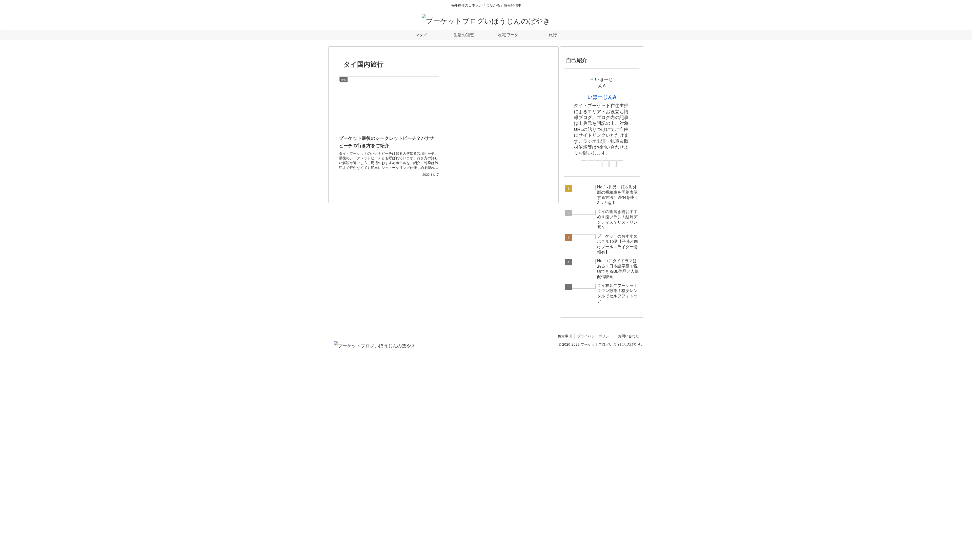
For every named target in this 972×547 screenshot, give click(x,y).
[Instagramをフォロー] (598, 163)
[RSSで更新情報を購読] (619, 163)
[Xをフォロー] (591, 163)
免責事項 (565, 335)
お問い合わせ (628, 335)
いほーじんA (602, 96)
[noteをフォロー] (605, 163)
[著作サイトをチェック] (584, 163)
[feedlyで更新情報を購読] (612, 163)
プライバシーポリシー (595, 335)
